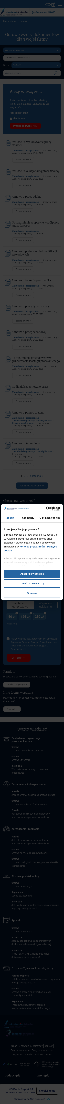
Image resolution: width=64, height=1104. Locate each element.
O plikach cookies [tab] (50, 517)
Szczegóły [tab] (28, 517)
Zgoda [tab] (10, 517)
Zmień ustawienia (30, 583)
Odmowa (32, 593)
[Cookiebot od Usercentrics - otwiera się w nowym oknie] (46, 508)
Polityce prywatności (32, 546)
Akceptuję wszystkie (32, 573)
